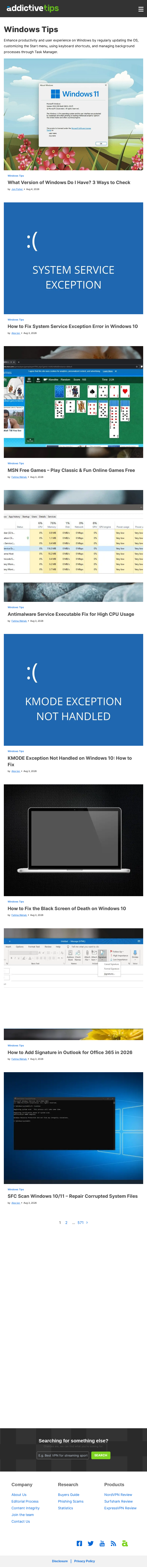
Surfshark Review (118, 1501)
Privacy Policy (84, 1561)
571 (81, 1222)
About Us (18, 1495)
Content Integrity (25, 1508)
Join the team (22, 1515)
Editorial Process (24, 1501)
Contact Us (20, 1521)
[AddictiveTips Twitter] (91, 1543)
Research (68, 1484)
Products (114, 1484)
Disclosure (60, 1561)
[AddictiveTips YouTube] (102, 1543)
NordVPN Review (118, 1495)
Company (21, 1484)
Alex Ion (15, 333)
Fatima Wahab (19, 477)
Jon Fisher (17, 189)
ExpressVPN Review (120, 1508)
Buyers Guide (68, 1495)
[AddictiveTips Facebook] (79, 1543)
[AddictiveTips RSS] (113, 1543)
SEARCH (100, 1455)
